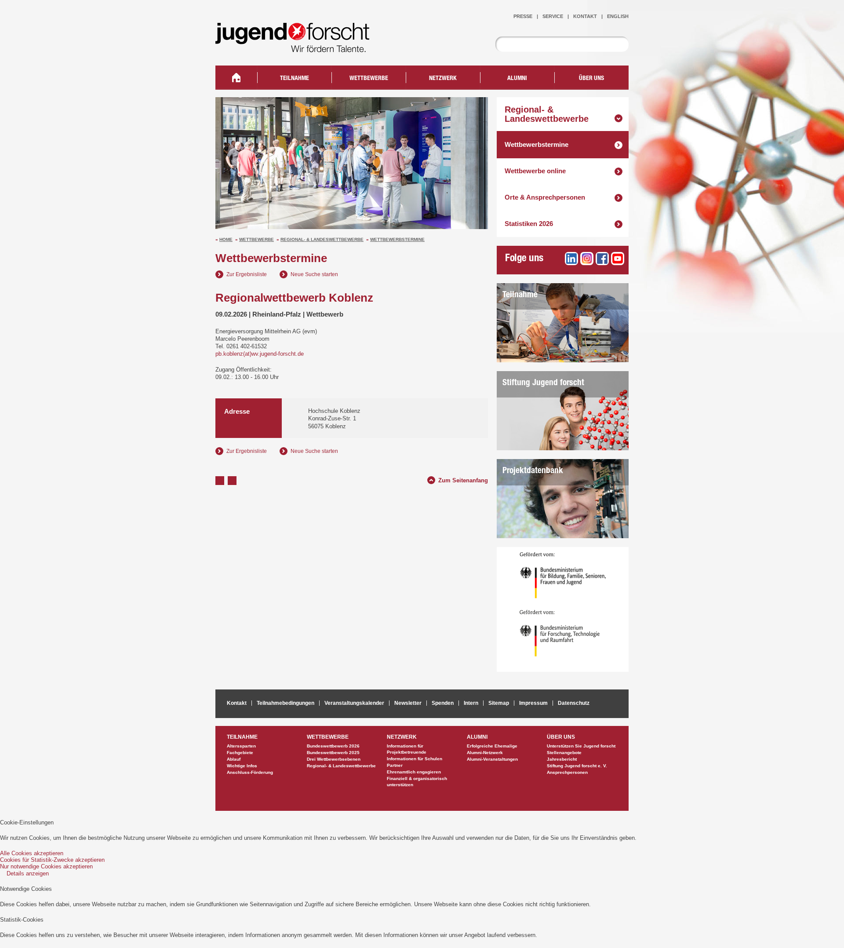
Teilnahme (520, 295)
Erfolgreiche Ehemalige (492, 746)
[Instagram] (586, 258)
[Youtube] (617, 258)
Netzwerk (443, 79)
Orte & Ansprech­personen (545, 197)
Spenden (443, 703)
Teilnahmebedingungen (285, 703)
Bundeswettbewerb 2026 (333, 746)
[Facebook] (602, 258)
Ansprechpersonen (567, 772)
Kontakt (585, 16)
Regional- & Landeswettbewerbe (322, 239)
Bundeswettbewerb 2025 (333, 752)
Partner (395, 765)
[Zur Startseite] (298, 46)
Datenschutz (573, 703)
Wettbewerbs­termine (397, 239)
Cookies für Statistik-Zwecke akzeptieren (52, 860)
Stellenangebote (564, 752)
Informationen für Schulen (414, 758)
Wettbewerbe (256, 239)
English (618, 16)
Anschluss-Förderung (250, 772)
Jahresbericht (562, 759)
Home (226, 239)
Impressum (533, 703)
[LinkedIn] (571, 258)
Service (552, 16)
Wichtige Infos (242, 765)
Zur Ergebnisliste (246, 274)
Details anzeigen (28, 873)
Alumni (517, 79)
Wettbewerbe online (535, 171)
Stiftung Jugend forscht (543, 383)
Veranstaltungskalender (354, 703)
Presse (522, 16)
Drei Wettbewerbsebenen (333, 759)
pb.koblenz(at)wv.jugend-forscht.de (259, 353)
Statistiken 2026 (529, 223)
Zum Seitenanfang (463, 479)
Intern (471, 703)
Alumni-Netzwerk (485, 752)
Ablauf (233, 759)
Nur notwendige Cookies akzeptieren (46, 866)
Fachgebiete (240, 752)
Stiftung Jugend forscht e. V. (577, 765)
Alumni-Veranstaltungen (492, 759)
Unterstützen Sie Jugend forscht (581, 746)
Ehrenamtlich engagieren (414, 771)
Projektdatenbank (532, 471)
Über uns (591, 79)
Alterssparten (241, 746)
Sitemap (498, 703)
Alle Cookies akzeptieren (31, 853)
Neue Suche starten (314, 274)
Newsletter (408, 703)
